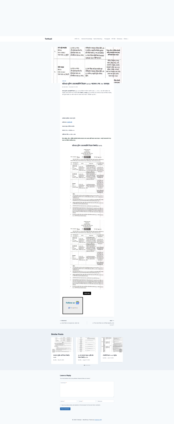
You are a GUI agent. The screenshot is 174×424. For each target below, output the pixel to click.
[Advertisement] (41, 26)
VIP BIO (113, 38)
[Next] (120, 350)
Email (81, 401)
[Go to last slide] (53, 350)
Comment (64, 382)
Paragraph (107, 38)
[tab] (84, 365)
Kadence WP (98, 419)
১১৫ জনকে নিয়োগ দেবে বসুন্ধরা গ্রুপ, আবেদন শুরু (69, 322)
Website (100, 401)
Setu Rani (66, 86)
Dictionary (119, 38)
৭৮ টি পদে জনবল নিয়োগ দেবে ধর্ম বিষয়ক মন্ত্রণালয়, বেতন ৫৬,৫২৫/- (103, 323)
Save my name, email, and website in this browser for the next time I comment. (81, 405)
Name (63, 401)
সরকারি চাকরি (64, 80)
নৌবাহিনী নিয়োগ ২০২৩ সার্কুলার (110, 355)
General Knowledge (86, 38)
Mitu (56, 359)
